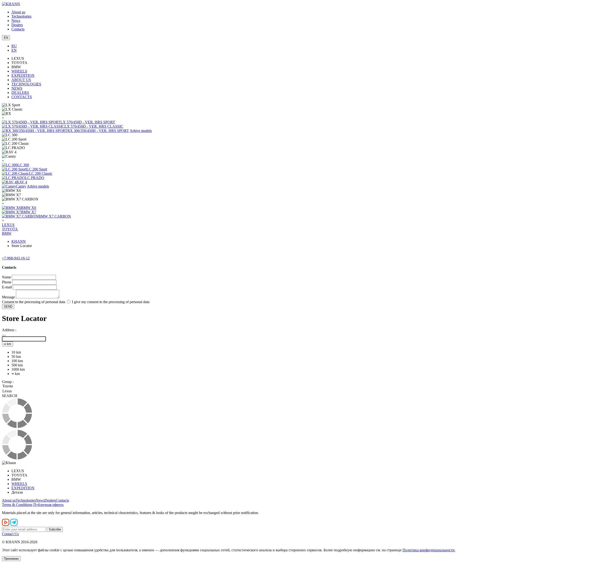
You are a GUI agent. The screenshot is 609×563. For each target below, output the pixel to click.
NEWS (16, 88)
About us (18, 12)
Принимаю (11, 558)
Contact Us (10, 534)
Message (8, 297)
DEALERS (20, 93)
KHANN (18, 241)
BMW (6, 233)
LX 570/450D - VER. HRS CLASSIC (93, 126)
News (15, 21)
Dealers (17, 25)
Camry (21, 186)
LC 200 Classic (40, 173)
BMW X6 (28, 208)
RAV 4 (21, 182)
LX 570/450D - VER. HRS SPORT (87, 122)
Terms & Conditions (17, 505)
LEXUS (8, 225)
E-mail (7, 287)
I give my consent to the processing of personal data (110, 302)
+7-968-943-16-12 (16, 258)
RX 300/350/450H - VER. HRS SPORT (98, 131)
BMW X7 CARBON (54, 216)
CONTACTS (21, 97)
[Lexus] (304, 391)
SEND (8, 306)
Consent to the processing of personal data (33, 302)
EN (14, 50)
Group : (8, 382)
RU (14, 46)
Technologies (21, 16)
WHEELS (19, 71)
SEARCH (9, 396)
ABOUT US (21, 80)
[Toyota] (304, 386)
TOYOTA (10, 229)
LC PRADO (34, 178)
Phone (6, 282)
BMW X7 (28, 212)
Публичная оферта (48, 505)
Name (6, 277)
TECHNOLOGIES (26, 84)
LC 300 (23, 165)
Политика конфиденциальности (429, 550)
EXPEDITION (22, 75)
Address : (9, 330)
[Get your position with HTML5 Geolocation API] (4, 335)
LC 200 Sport (36, 169)
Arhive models (141, 131)
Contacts (18, 29)
